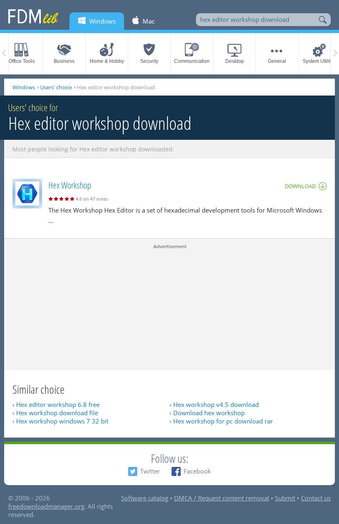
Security (149, 61)
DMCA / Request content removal (221, 498)
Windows (23, 87)
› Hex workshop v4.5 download (214, 404)
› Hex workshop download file (55, 413)
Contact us (316, 498)
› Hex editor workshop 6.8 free (56, 404)
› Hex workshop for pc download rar (221, 421)
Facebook (197, 471)
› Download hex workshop (207, 413)
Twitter (150, 471)
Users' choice (56, 87)
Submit (285, 498)
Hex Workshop (69, 185)
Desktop (234, 61)
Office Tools (22, 61)
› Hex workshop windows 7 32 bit (60, 421)
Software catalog (144, 498)
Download (300, 186)
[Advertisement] (169, 308)
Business (64, 61)
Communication (192, 61)
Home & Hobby (107, 61)
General (277, 61)
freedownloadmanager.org (46, 506)
